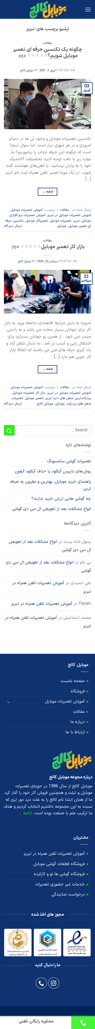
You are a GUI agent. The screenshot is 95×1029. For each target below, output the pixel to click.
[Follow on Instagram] (53, 983)
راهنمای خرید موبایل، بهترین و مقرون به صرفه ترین (50, 485)
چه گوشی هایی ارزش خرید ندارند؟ (61, 498)
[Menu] (88, 9)
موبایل (61, 226)
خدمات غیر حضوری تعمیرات (60, 884)
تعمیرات (17, 398)
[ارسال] (9, 430)
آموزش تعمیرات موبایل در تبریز (69, 215)
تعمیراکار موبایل (36, 220)
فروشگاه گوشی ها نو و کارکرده (59, 874)
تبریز (76, 220)
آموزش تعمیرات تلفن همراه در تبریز (51, 587)
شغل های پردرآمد (78, 403)
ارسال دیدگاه (13, 226)
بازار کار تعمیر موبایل (48, 247)
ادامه (47, 191)
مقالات (47, 43)
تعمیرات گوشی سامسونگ (69, 461)
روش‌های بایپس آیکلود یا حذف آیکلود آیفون (53, 471)
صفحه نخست (72, 681)
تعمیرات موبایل (61, 220)
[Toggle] (9, 702)
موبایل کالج (27, 70)
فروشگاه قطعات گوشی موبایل (59, 864)
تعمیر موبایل (34, 398)
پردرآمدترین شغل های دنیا (72, 398)
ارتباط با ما (75, 732)
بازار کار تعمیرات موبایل (29, 392)
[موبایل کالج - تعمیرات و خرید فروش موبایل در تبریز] (47, 9)
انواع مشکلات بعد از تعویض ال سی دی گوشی (51, 509)
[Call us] (41, 983)
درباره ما (77, 722)
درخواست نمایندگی (68, 894)
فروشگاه (78, 691)
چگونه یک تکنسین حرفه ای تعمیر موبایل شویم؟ (47, 53)
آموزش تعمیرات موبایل (27, 209)
